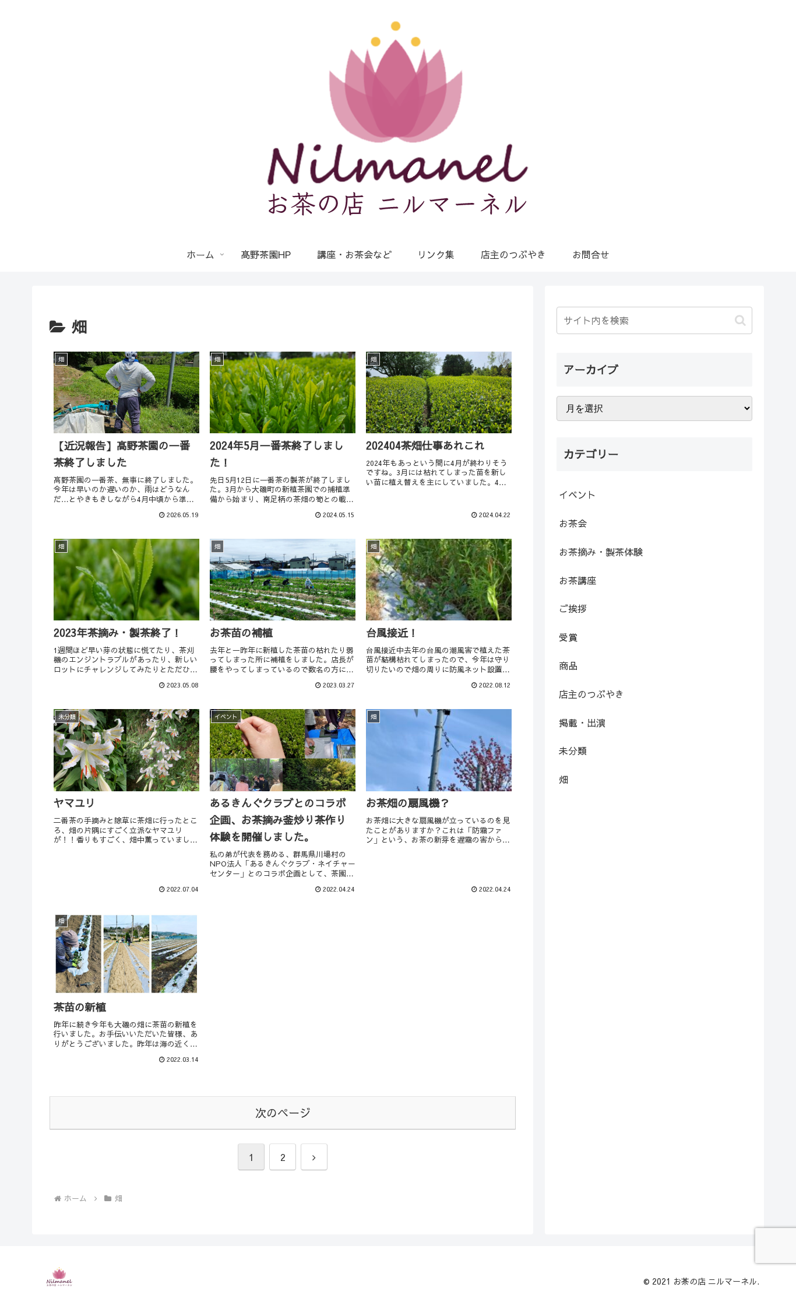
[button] (740, 320)
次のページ (283, 1112)
